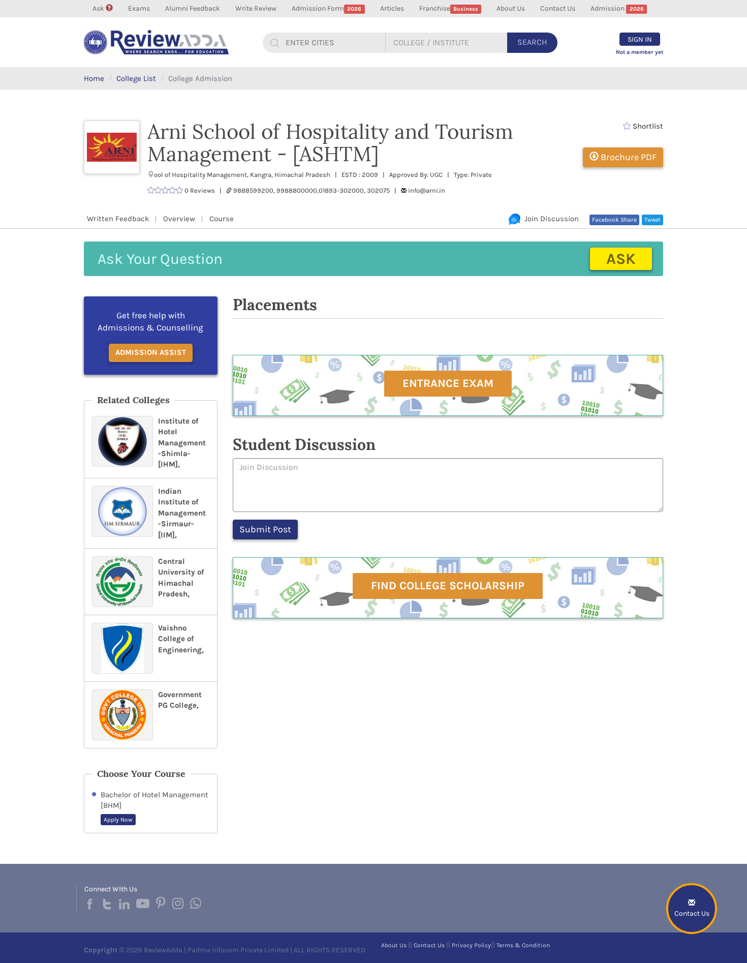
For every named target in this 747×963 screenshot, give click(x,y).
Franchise (448, 8)
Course (221, 218)
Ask (99, 8)
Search (532, 42)
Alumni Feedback (192, 8)
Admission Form (326, 8)
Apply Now (118, 819)
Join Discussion (549, 218)
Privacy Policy (471, 945)
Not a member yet (639, 52)
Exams (139, 8)
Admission (616, 8)
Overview (179, 218)
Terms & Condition (523, 945)
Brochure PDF (628, 157)
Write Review (255, 8)
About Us (510, 8)
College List (136, 78)
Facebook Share (614, 219)
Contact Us (557, 8)
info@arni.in (426, 190)
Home (94, 78)
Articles (392, 8)
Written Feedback (118, 218)
